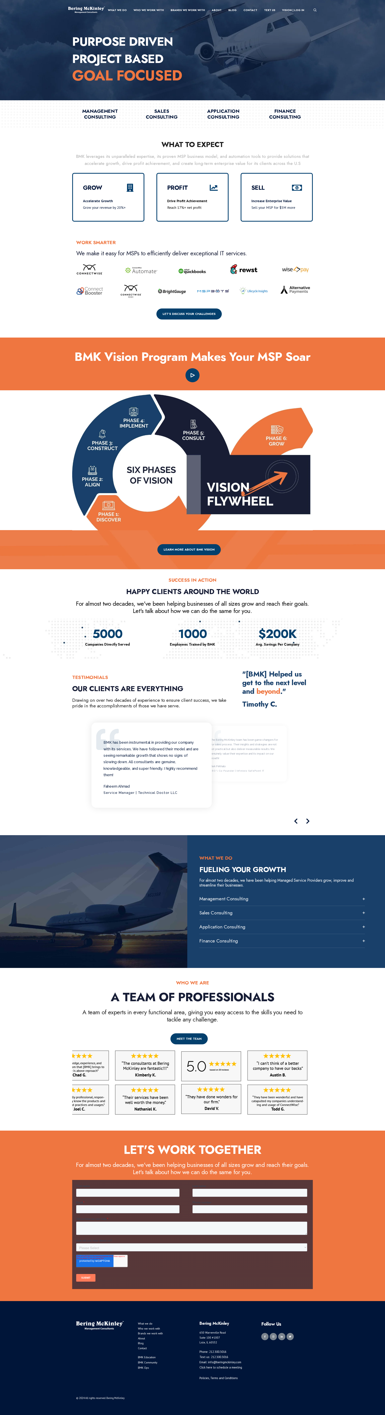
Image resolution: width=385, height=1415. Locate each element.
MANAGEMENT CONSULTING (100, 114)
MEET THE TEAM (189, 1039)
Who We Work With (149, 10)
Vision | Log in (293, 10)
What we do (145, 1323)
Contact (250, 10)
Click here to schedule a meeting (221, 1367)
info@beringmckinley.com (224, 1362)
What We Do (117, 10)
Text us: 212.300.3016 (214, 1357)
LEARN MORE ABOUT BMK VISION (189, 549)
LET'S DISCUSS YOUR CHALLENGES (189, 314)
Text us (269, 10)
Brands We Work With (188, 10)
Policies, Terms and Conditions (219, 1378)
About (217, 10)
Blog (232, 10)
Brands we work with (150, 1333)
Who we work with (149, 1328)
